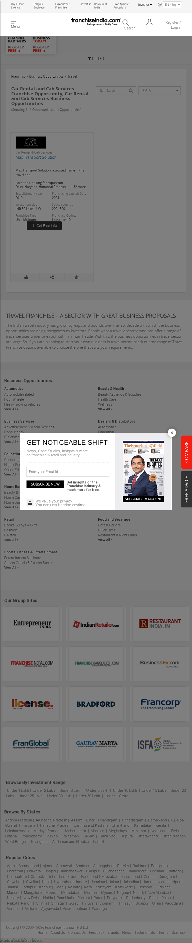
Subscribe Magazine (143, 499)
